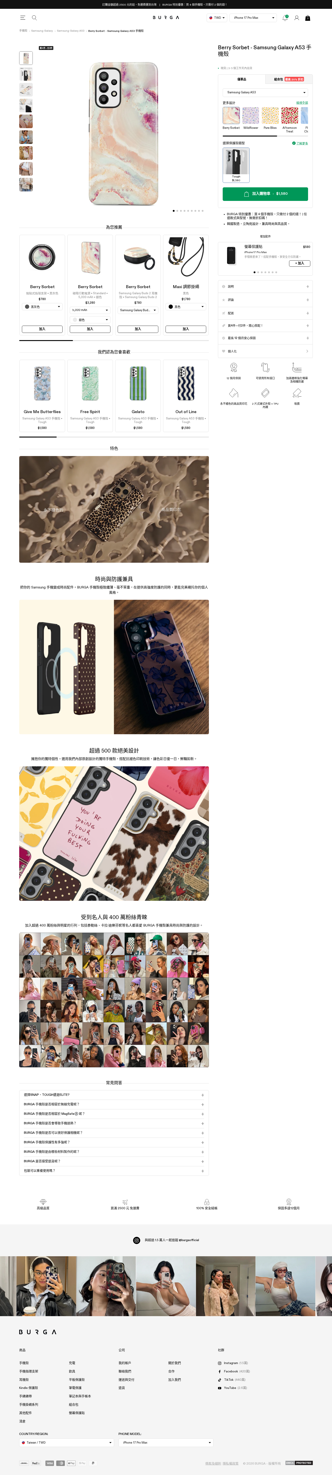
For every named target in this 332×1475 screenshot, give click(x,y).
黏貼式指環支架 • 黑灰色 (42, 293)
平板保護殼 (77, 1379)
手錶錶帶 (25, 1396)
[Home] (166, 18)
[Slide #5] (192, 211)
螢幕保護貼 (77, 1413)
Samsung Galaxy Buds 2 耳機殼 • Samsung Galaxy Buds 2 (138, 295)
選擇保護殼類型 (234, 143)
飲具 (72, 1371)
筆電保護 (75, 1388)
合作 (171, 1371)
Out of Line (185, 412)
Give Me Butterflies (42, 412)
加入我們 (174, 1379)
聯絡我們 (125, 1371)
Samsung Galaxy (42, 31)
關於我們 (174, 1363)
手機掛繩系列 (28, 1404)
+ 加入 (299, 263)
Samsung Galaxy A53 (70, 31)
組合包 (288, 79)
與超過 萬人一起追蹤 (172, 1240)
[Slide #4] (188, 211)
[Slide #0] (174, 211)
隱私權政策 (230, 1463)
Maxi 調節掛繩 (186, 287)
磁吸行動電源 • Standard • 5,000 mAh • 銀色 (90, 295)
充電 (72, 1363)
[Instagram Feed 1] (166, 1286)
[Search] (34, 17)
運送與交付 (126, 1379)
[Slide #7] (199, 211)
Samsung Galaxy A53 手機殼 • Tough (42, 420)
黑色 (186, 293)
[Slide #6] (195, 211)
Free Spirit (90, 412)
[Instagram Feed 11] (46, 1286)
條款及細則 (213, 1463)
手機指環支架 (28, 1371)
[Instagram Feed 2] (226, 1286)
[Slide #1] (177, 211)
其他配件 (25, 1413)
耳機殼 (24, 1379)
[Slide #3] (184, 211)
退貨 (122, 1388)
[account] (296, 17)
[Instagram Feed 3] (286, 1286)
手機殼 (23, 31)
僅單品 (241, 79)
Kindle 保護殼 (28, 1388)
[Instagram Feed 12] (106, 1286)
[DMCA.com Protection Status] (299, 1463)
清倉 (22, 1421)
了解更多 (302, 143)
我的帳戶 (125, 1363)
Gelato (138, 412)
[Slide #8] (202, 211)
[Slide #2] (181, 211)
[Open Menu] (22, 17)
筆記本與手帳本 (80, 1396)
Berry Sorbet (42, 287)
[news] (285, 17)
